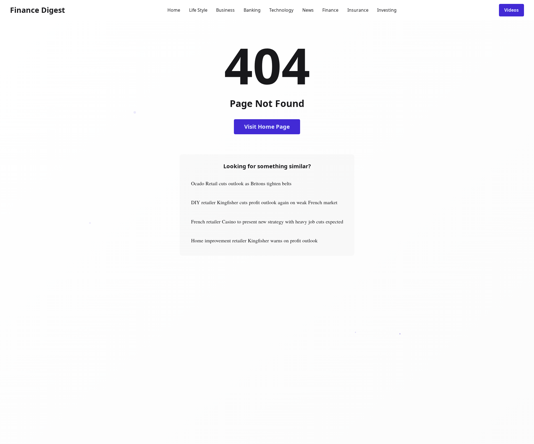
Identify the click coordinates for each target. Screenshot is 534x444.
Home (173, 10)
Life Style (198, 10)
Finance (330, 10)
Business (225, 10)
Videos (511, 10)
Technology (281, 10)
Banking (252, 10)
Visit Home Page (267, 126)
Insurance (358, 10)
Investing (387, 10)
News (308, 10)
